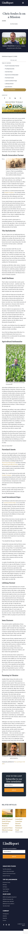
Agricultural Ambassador (11, 75)
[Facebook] (4, 98)
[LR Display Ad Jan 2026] (14, 101)
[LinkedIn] (15, 98)
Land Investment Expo (11, 81)
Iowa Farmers (8, 87)
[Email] (20, 98)
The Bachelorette (9, 69)
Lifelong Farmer (9, 84)
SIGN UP (14, 790)
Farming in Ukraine (10, 89)
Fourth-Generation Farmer (12, 66)
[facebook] (3, 924)
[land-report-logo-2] (7, 2)
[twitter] (6, 924)
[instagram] (9, 924)
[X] (10, 98)
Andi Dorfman (9, 72)
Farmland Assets (9, 78)
